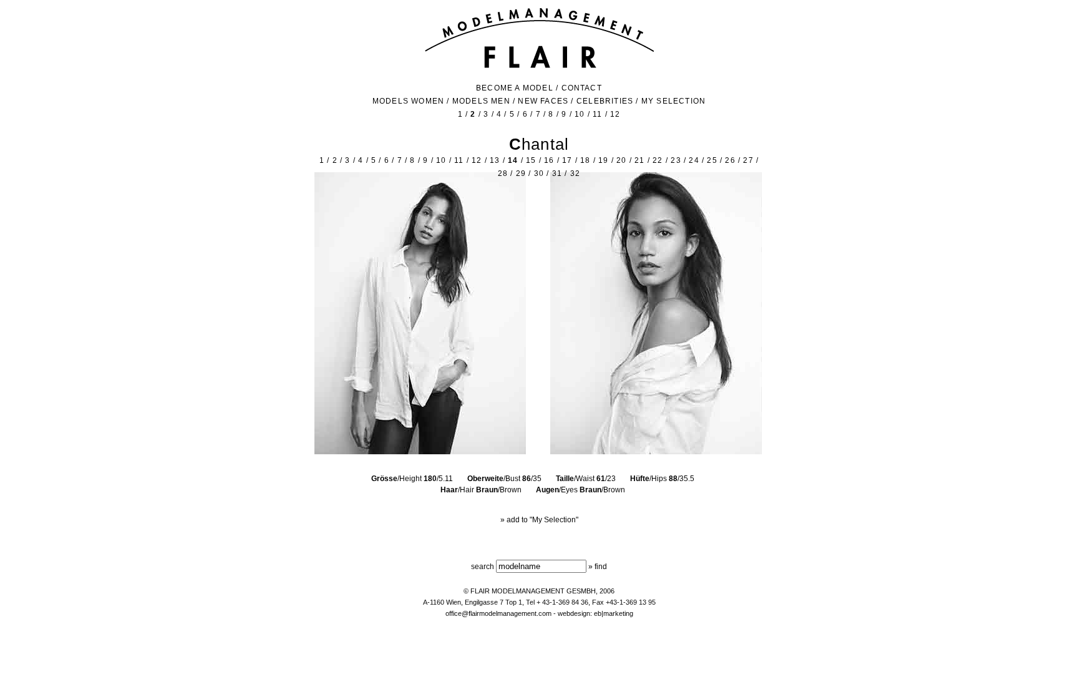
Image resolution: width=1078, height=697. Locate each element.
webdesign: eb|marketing (595, 613)
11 (597, 114)
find (601, 566)
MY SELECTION (673, 101)
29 (521, 173)
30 (539, 173)
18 (585, 160)
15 (531, 160)
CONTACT (581, 88)
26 (730, 160)
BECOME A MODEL (514, 88)
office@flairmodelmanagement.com (498, 613)
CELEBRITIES (604, 101)
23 (676, 160)
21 (639, 160)
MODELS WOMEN (408, 101)
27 (748, 160)
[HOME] (539, 66)
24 (694, 160)
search (482, 566)
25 (712, 160)
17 (567, 160)
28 (503, 173)
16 (549, 160)
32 (575, 173)
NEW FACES (543, 101)
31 (557, 173)
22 (658, 160)
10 (580, 114)
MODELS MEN (481, 101)
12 (615, 114)
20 (621, 160)
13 (495, 160)
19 (603, 160)
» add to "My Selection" (539, 519)
